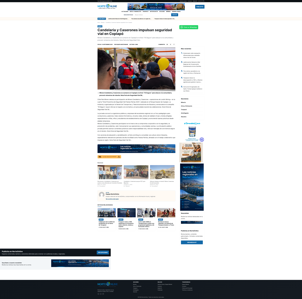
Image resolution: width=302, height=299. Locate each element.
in (167, 44)
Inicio (99, 22)
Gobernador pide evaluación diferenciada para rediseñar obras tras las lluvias (191, 55)
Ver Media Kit (192, 242)
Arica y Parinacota (135, 11)
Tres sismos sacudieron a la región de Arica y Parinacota (129, 18)
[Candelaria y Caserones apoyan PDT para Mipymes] (136, 172)
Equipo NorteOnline (122, 44)
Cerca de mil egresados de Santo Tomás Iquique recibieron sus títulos (192, 89)
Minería (168, 11)
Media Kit (195, 1)
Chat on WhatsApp (190, 27)
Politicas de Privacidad (187, 288)
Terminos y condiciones (187, 290)
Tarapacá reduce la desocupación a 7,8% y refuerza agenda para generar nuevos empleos (153, 18)
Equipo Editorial (185, 284)
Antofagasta (154, 11)
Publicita (199, 6)
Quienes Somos (176, 11)
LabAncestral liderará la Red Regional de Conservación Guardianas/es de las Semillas (192, 64)
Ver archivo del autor (112, 199)
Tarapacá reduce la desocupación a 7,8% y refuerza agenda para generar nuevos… (192, 80)
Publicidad (160, 290)
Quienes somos (183, 1)
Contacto (190, 1)
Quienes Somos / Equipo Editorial (165, 284)
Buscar (175, 14)
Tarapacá (145, 11)
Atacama (162, 11)
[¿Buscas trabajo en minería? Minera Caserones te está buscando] (162, 172)
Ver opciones (103, 252)
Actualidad (125, 11)
